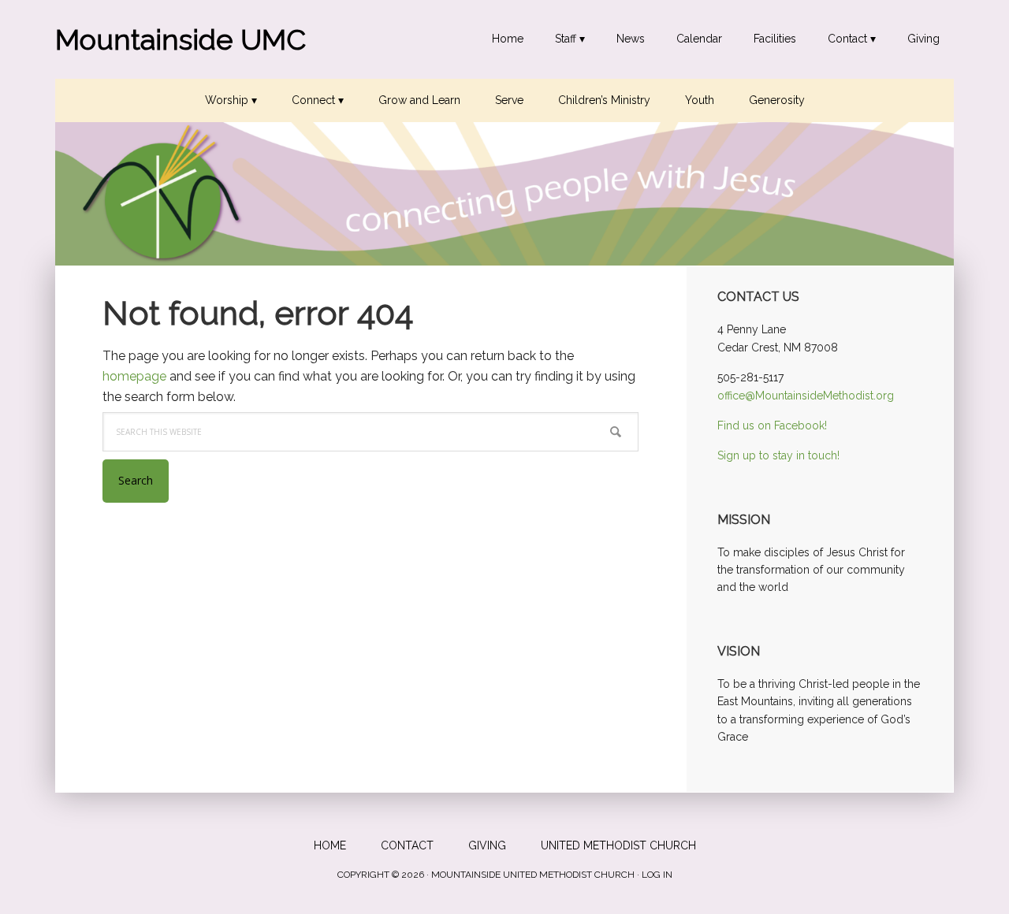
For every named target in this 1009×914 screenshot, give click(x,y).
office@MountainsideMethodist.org (805, 395)
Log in (657, 874)
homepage (134, 376)
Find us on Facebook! (772, 425)
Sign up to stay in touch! (778, 455)
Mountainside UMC (180, 39)
